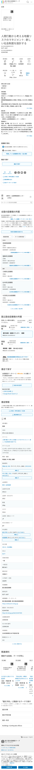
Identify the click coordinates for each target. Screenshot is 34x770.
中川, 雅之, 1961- (7, 473)
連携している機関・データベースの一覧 (20, 219)
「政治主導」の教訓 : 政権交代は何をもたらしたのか (21, 678)
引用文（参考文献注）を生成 (11, 176)
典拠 (16, 470)
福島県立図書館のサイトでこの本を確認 (19, 265)
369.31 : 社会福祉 (7, 547)
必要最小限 (9, 767)
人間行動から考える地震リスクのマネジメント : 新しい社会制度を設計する (16, 441)
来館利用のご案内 (25, 327)
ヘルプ (24, 226)
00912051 (5, 475)
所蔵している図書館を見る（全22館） (17, 154)
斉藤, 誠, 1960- (6, 466)
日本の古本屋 (7, 391)
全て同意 (25, 767)
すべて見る (29, 108)
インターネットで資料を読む (8, 747)
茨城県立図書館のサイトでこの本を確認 (19, 279)
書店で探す (17, 164)
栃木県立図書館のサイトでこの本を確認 (19, 292)
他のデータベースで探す (10, 182)
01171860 (21, 532)
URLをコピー (10, 173)
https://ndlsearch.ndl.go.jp (10, 604)
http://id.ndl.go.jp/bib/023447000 (12, 613)
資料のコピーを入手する (7, 750)
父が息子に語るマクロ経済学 (7, 677)
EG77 (3, 554)
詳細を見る (28, 74)
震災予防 (4, 532)
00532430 (28, 466)
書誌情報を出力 (8, 179)
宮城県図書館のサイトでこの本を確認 (20, 252)
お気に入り (5, 173)
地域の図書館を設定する (17, 232)
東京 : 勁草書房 (6, 485)
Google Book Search (10, 394)
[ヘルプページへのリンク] (9, 30)
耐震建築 (4, 537)
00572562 (22, 537)
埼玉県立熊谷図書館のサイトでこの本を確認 (18, 305)
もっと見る (7, 685)
